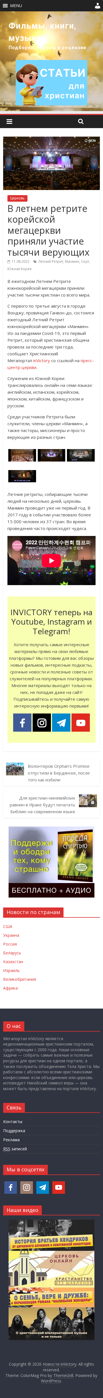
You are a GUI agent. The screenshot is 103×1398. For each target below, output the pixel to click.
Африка (10, 988)
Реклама (11, 1139)
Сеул (85, 261)
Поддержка (14, 1130)
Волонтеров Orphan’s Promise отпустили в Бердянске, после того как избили (59, 773)
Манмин (72, 261)
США (7, 926)
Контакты (12, 1121)
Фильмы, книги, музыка (42, 32)
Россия (10, 944)
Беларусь (12, 952)
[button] (16, 5)
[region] (51, 61)
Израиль (11, 970)
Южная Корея (19, 268)
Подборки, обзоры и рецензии (47, 47)
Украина (11, 935)
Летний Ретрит (50, 261)
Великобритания (19, 979)
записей (15, 1148)
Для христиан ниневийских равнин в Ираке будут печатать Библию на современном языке (42, 804)
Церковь (17, 198)
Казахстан (13, 961)
